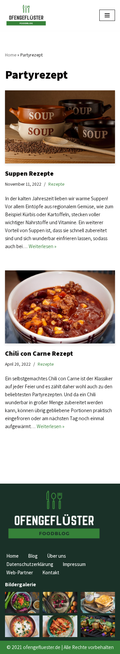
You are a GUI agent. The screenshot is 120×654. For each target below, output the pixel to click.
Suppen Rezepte (29, 173)
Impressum (74, 564)
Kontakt (50, 572)
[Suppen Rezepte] (60, 126)
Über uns (56, 556)
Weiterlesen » (42, 246)
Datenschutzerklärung (29, 564)
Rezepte (56, 184)
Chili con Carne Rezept (39, 353)
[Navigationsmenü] (107, 15)
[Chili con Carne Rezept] (60, 306)
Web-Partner (19, 572)
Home (10, 55)
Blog (33, 556)
